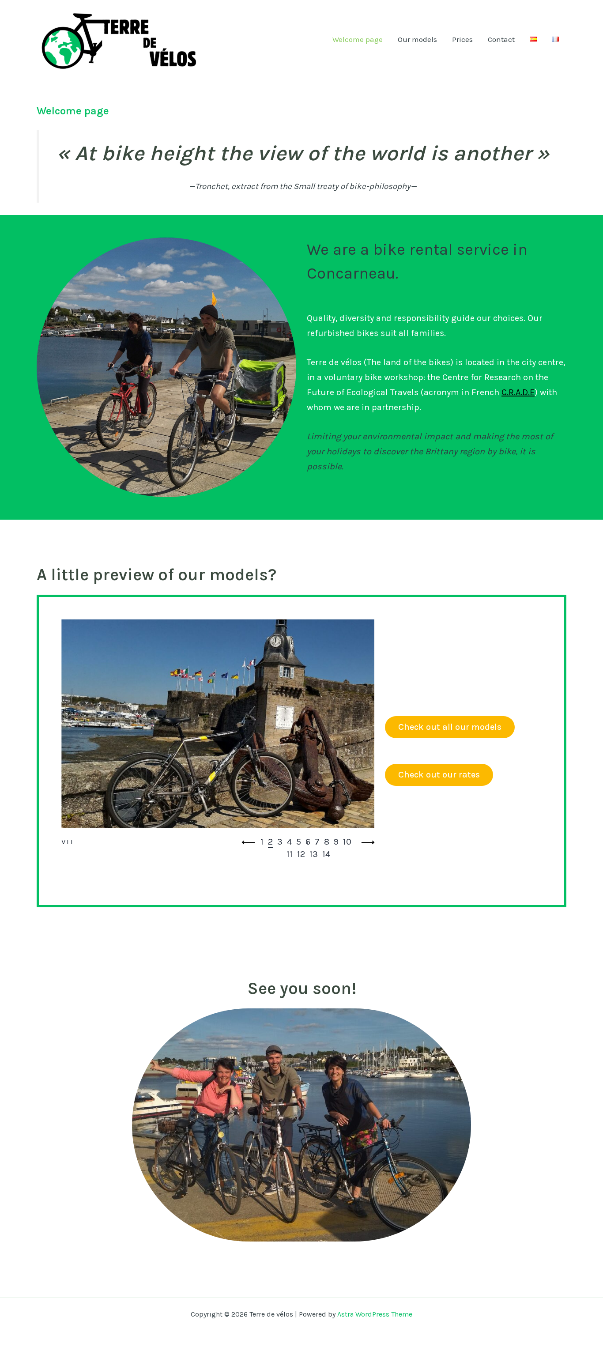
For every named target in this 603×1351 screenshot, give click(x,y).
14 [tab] (326, 854)
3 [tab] (280, 842)
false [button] (248, 842)
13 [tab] (313, 854)
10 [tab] (347, 842)
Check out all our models (449, 727)
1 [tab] (262, 842)
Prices (462, 39)
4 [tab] (289, 842)
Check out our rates (439, 775)
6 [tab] (307, 842)
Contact (501, 39)
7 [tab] (317, 842)
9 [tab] (336, 842)
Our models (417, 39)
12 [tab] (301, 854)
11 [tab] (289, 854)
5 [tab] (298, 842)
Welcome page (357, 39)
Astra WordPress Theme (374, 1314)
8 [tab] (326, 842)
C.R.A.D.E (518, 392)
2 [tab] (270, 842)
